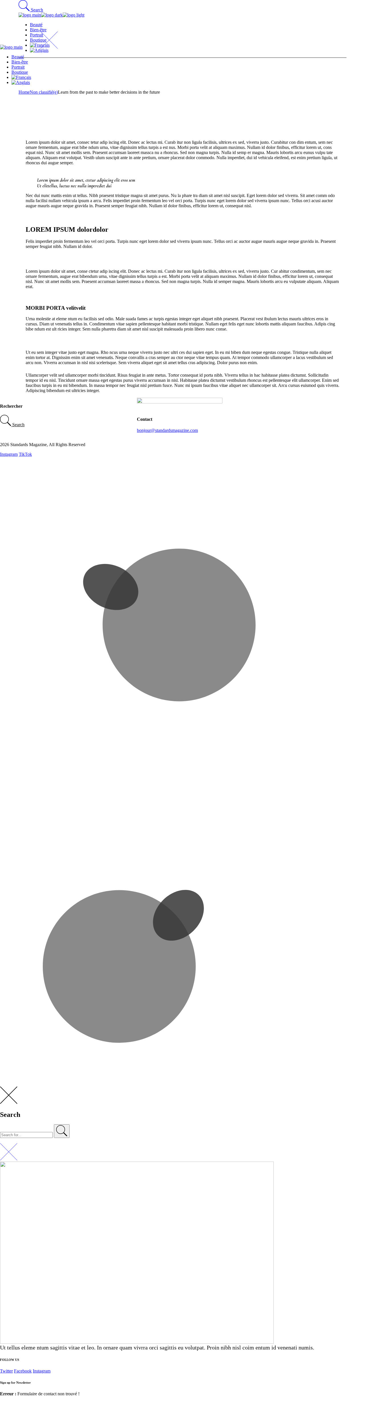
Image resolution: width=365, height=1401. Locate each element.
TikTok (25, 454)
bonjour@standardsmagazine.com (167, 430)
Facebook (23, 1371)
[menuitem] (188, 77)
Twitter (6, 1371)
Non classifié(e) (44, 92)
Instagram (9, 454)
